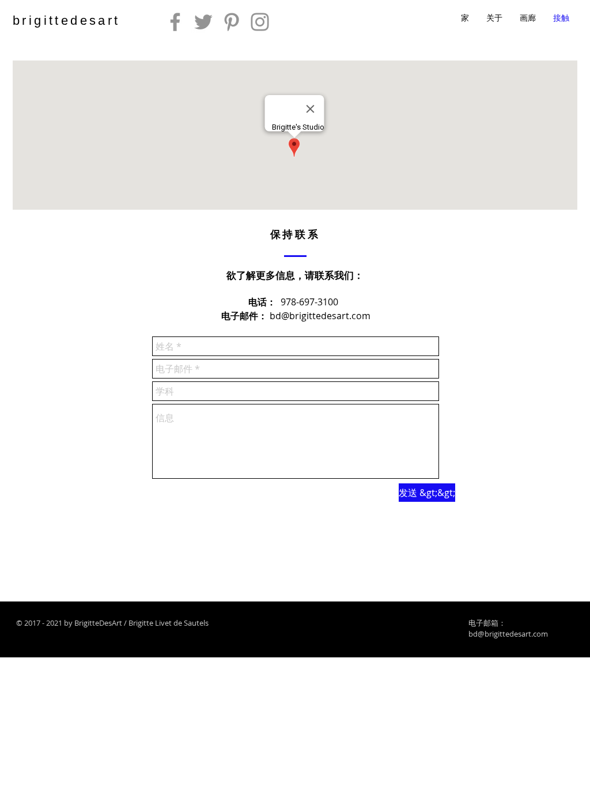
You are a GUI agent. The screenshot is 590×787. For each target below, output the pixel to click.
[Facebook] (175, 22)
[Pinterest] (232, 22)
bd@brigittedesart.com (320, 315)
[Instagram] (260, 22)
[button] (527, 18)
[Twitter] (203, 22)
